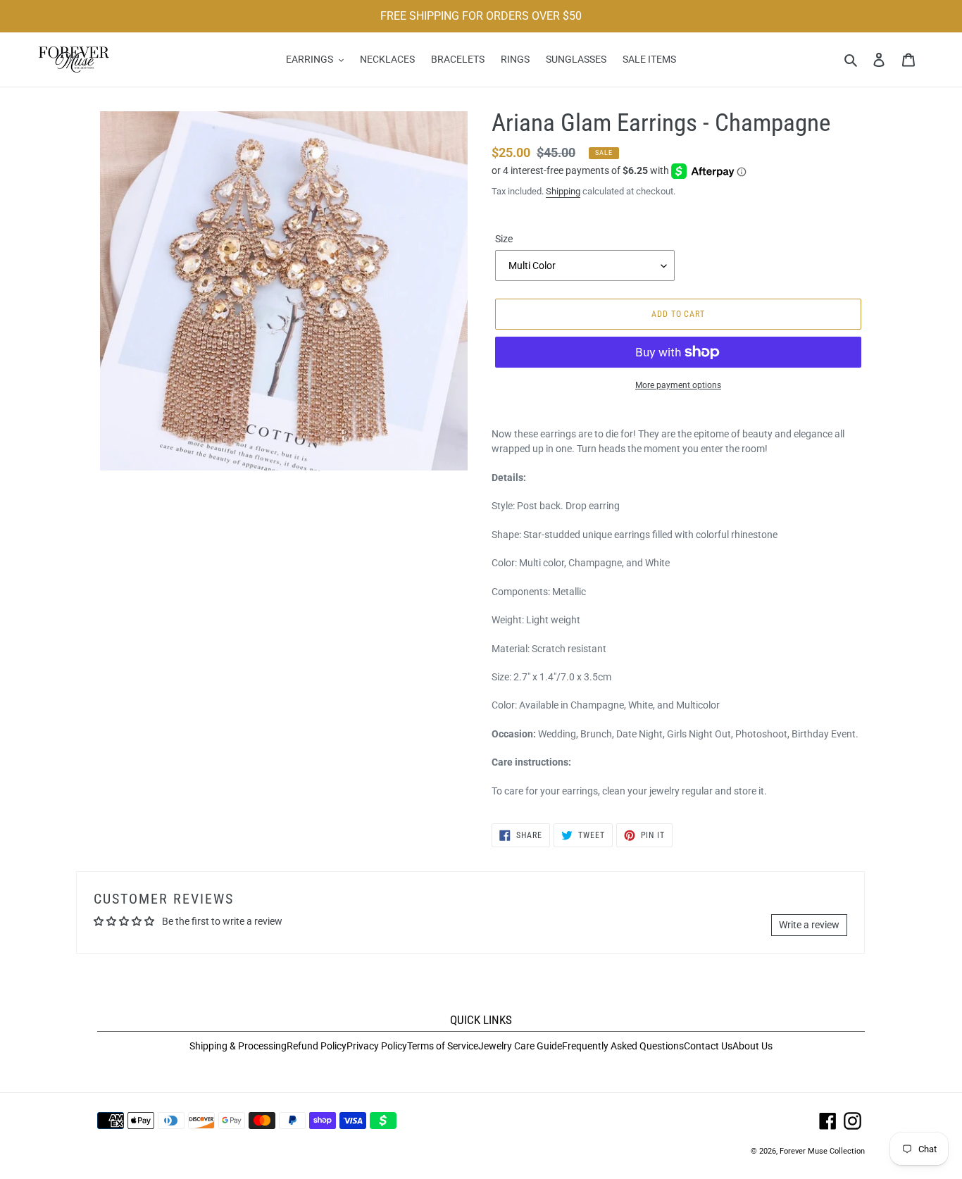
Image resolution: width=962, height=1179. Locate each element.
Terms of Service (442, 1046)
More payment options (678, 385)
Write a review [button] (809, 924)
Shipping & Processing (238, 1046)
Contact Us (708, 1046)
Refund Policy (316, 1046)
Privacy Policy (376, 1046)
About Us (752, 1046)
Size (504, 238)
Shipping (563, 191)
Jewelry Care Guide (520, 1046)
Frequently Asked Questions (623, 1046)
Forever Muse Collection (822, 1151)
